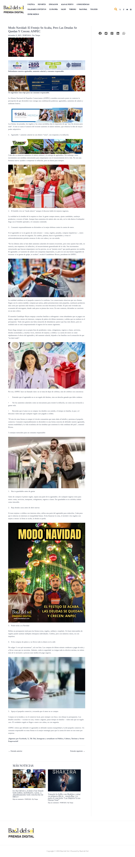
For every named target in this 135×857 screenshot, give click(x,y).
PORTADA (27, 35)
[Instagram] (131, 9)
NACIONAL (83, 9)
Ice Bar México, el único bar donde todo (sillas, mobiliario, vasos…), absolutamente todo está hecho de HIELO (28, 793)
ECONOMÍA (53, 9)
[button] (115, 9)
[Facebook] (123, 9)
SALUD (63, 9)
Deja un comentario (18, 799)
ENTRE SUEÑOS (33, 14)
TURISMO (72, 9)
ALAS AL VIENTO (67, 4)
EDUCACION (53, 4)
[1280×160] (46, 65)
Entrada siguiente (77, 751)
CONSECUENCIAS (83, 4)
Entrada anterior (15, 751)
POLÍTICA (31, 4)
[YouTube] (127, 9)
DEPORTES (42, 4)
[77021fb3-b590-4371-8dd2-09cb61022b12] (47, 115)
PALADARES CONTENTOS (37, 9)
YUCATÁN (94, 9)
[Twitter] (120, 9)
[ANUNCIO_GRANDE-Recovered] (47, 146)
